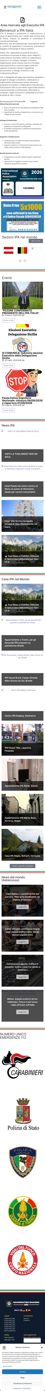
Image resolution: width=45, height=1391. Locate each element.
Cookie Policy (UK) (9, 1327)
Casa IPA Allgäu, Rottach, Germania (22, 856)
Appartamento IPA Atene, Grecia (21, 786)
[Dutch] (15, 1310)
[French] (21, 1310)
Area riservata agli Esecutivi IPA (22, 25)
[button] (42, 1347)
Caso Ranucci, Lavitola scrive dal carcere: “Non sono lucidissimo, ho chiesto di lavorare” (22, 897)
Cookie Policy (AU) (9, 1322)
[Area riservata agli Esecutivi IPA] (22, 20)
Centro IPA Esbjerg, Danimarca (20, 715)
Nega (22, 1378)
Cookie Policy (17, 1388)
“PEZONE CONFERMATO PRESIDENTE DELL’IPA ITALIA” (20, 312)
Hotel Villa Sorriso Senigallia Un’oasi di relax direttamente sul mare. (21, 524)
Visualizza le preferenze (22, 1383)
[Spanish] (29, 1310)
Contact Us (27, 1320)
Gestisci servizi (7, 1366)
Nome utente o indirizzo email (32, 1337)
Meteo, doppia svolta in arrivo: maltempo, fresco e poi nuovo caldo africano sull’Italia (22, 1002)
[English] (18, 1310)
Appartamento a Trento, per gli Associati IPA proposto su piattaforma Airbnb (20, 643)
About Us (26, 1318)
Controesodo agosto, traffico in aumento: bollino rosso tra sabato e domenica (22, 967)
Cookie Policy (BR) (9, 1318)
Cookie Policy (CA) (9, 1325)
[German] (23, 1310)
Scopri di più (8, 320)
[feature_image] (22, 295)
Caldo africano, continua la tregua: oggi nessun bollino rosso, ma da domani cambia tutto (22, 932)
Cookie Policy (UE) (9, 1329)
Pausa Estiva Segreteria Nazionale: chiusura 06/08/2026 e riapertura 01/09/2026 (22, 400)
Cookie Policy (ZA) (9, 1320)
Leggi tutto (22, 907)
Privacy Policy (26, 1388)
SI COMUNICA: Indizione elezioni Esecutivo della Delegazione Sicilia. (22, 355)
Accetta (22, 1372)
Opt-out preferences (9, 1331)
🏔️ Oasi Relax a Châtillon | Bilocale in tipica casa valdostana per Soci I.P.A (22, 559)
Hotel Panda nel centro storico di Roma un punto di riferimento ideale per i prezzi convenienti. (21, 489)
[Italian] (26, 1310)
